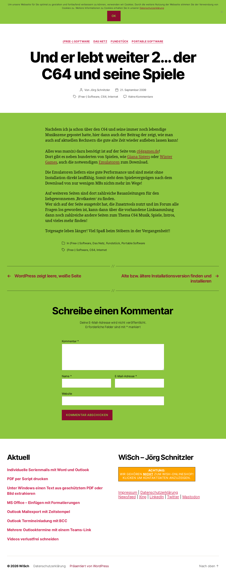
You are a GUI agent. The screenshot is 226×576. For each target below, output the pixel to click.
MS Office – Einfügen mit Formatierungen (43, 502)
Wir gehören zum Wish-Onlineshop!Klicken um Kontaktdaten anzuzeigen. (157, 474)
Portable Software (147, 41)
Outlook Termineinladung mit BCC (37, 521)
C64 (103, 96)
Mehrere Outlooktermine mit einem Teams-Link (49, 530)
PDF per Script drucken (27, 479)
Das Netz (100, 41)
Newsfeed (127, 497)
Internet (113, 96)
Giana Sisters (138, 157)
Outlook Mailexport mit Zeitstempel (38, 511)
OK (114, 16)
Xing (142, 497)
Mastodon (191, 497)
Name (67, 376)
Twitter (173, 497)
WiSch (24, 566)
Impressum (127, 492)
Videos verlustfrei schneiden (32, 539)
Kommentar (70, 341)
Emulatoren (109, 162)
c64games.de (148, 151)
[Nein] (221, 12)
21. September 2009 (133, 90)
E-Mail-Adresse (126, 376)
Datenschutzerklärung (159, 492)
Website (67, 393)
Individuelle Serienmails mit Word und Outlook (48, 470)
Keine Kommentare (140, 96)
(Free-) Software (76, 41)
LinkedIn (157, 497)
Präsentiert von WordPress (89, 566)
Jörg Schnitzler (100, 90)
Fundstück (119, 41)
